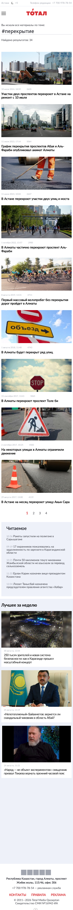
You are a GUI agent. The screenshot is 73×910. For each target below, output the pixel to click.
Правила (38, 895)
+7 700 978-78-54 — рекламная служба (36, 888)
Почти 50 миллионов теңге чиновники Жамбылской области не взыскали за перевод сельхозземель (35, 563)
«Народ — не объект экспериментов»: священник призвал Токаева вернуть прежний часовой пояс (35, 771)
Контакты (17, 895)
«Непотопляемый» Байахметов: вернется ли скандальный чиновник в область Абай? (32, 716)
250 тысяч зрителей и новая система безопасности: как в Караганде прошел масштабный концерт (29, 659)
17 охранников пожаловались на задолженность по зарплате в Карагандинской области (35, 549)
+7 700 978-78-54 (62, 3)
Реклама (58, 895)
